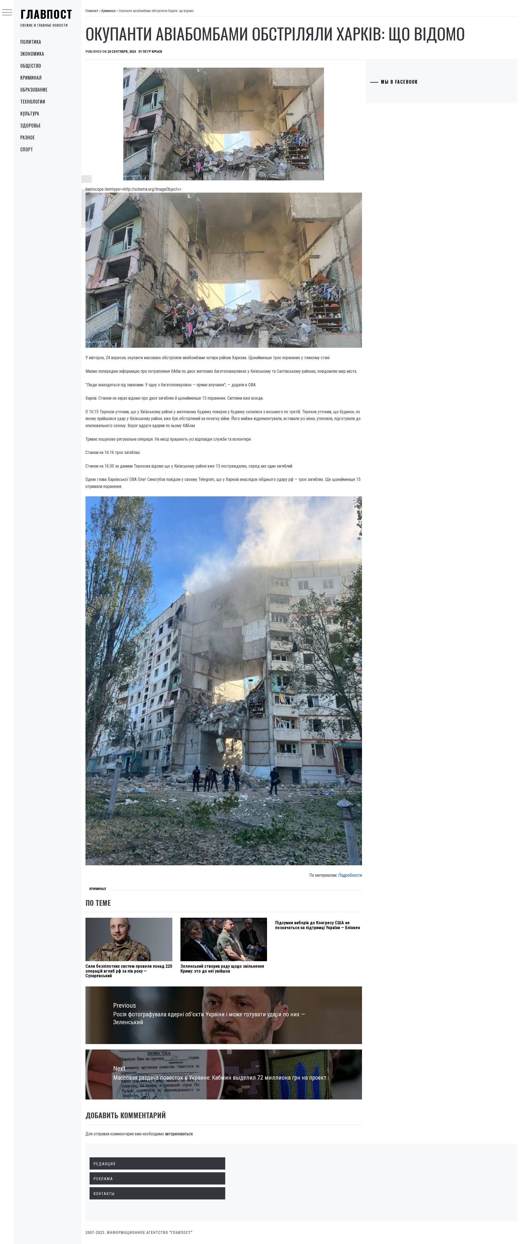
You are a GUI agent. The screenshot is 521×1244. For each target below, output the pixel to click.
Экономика (32, 54)
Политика (30, 42)
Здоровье (30, 125)
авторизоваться (179, 1133)
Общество (30, 65)
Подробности (350, 875)
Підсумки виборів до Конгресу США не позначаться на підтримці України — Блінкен (317, 925)
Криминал (31, 77)
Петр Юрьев (152, 52)
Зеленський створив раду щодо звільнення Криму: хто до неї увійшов (222, 969)
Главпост (46, 14)
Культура (29, 113)
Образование (33, 89)
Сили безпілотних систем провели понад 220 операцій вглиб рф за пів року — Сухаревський (128, 971)
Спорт (26, 149)
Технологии (32, 101)
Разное (27, 137)
